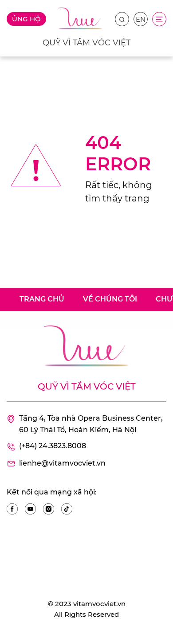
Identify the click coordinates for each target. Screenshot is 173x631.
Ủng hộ (26, 19)
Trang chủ (42, 299)
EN (140, 19)
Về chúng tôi (110, 299)
